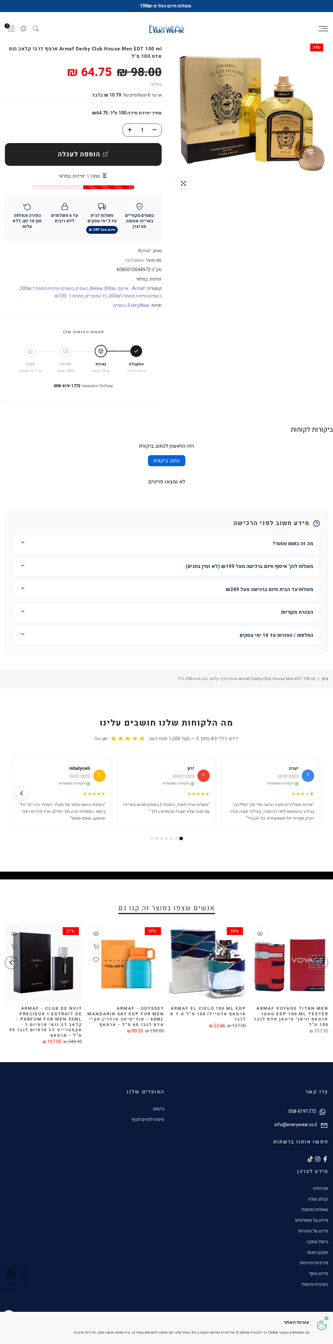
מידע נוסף (318, 1273)
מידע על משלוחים (311, 1220)
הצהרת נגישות (315, 1284)
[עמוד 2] (176, 838)
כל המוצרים (96, 296)
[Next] (11, 962)
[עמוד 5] (161, 838)
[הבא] (21, 793)
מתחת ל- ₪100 (69, 296)
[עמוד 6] (156, 838)
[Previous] (321, 962)
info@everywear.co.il (295, 1124)
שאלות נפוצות (314, 1209)
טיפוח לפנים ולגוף (147, 1119)
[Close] (326, 1318)
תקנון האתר (317, 1252)
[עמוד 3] (171, 838)
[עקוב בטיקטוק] (310, 1159)
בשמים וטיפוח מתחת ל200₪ (135, 296)
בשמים (82, 288)
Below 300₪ (102, 288)
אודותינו (320, 1188)
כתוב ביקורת (166, 461)
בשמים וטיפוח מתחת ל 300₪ (47, 288)
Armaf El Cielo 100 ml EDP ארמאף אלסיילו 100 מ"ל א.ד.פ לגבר (208, 1014)
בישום (158, 1108)
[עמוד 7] (152, 838)
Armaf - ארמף (131, 288)
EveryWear (139, 305)
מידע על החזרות (313, 1231)
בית (325, 679)
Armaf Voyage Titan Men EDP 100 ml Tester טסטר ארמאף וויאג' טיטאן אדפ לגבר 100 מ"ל (291, 1017)
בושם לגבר (134, 260)
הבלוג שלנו (318, 1199)
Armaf (144, 250)
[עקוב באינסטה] (318, 1159)
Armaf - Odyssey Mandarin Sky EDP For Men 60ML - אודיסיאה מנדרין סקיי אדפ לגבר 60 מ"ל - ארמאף (125, 1017)
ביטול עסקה (317, 1241)
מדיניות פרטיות (314, 1262)
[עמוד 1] (181, 838)
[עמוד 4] (166, 838)
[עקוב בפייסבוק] (325, 1159)
